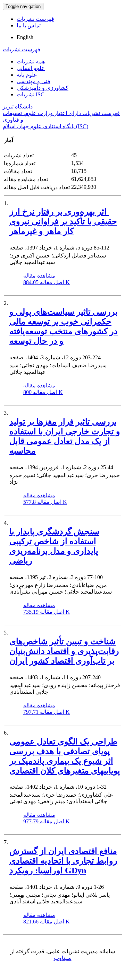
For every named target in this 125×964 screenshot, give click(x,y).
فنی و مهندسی (33, 81)
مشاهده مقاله (39, 276)
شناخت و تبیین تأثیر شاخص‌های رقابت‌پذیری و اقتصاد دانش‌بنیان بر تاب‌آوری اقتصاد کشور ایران (64, 651)
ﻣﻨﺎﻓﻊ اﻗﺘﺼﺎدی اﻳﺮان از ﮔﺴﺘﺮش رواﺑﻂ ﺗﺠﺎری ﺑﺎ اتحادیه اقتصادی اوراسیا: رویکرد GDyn (63, 861)
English (25, 37)
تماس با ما (29, 25)
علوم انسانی (31, 68)
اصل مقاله (46, 282)
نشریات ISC (30, 94)
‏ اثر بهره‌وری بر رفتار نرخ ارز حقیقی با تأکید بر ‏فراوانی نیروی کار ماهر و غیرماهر (63, 221)
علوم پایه (27, 75)
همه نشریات (31, 61)
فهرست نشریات (35, 19)
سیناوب (63, 958)
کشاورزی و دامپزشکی (42, 88)
